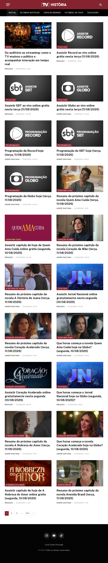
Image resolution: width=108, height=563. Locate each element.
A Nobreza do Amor (15, 436)
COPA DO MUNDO (52, 13)
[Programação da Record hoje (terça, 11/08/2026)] (28, 133)
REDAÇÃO (9, 69)
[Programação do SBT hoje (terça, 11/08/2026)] (80, 133)
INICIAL (12, 13)
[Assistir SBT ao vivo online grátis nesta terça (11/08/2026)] (28, 88)
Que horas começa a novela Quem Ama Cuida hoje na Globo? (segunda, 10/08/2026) (79, 347)
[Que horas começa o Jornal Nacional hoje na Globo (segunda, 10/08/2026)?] (80, 375)
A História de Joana (15, 288)
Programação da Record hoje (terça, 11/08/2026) (24, 152)
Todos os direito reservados (57, 550)
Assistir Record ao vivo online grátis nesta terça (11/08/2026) (78, 54)
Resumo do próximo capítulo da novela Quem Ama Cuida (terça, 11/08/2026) (78, 199)
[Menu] (8, 4)
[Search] (100, 4)
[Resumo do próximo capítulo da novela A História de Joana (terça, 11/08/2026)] (28, 277)
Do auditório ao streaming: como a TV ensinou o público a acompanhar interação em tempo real (28, 58)
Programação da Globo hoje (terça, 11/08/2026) (28, 198)
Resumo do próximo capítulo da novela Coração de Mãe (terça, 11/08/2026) (78, 249)
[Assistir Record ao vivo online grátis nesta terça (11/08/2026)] (80, 35)
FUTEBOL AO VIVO (74, 13)
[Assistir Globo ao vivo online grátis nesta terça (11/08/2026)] (80, 88)
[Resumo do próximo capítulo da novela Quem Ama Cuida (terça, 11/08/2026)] (80, 179)
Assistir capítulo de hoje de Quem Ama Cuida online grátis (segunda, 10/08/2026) (28, 249)
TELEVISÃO (92, 13)
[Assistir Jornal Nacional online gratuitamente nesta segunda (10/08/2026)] (80, 277)
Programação (12, 145)
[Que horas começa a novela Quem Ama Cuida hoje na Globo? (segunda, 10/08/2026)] (80, 326)
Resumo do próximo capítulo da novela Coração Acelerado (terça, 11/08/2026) (27, 347)
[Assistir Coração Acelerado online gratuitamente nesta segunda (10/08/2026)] (28, 375)
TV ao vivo (62, 47)
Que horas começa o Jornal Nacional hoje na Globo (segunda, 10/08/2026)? (79, 396)
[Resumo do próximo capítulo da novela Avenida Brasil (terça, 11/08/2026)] (80, 473)
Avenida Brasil (64, 485)
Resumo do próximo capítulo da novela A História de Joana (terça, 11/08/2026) (27, 298)
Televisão (62, 387)
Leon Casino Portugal (54, 545)
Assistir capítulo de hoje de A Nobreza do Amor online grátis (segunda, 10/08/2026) (25, 494)
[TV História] (54, 4)
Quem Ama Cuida (65, 190)
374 (27, 513)
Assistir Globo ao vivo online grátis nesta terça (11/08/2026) (78, 107)
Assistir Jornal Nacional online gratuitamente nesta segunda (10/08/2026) (77, 298)
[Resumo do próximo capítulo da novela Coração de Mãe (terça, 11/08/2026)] (80, 228)
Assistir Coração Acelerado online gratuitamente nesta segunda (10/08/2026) (28, 396)
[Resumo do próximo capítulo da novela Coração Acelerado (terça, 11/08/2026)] (28, 326)
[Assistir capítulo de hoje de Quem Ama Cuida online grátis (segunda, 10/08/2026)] (28, 228)
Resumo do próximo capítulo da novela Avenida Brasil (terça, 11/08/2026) (78, 494)
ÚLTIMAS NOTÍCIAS (30, 13)
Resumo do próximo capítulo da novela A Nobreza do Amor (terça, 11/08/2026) (27, 445)
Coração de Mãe (65, 239)
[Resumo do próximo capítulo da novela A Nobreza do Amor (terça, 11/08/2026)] (28, 424)
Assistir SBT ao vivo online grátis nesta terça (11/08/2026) (27, 107)
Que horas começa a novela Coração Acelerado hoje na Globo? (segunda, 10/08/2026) (80, 445)
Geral (9, 47)
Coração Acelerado (15, 337)
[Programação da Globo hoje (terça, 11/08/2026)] (28, 179)
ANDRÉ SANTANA (64, 114)
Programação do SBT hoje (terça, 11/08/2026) (79, 152)
